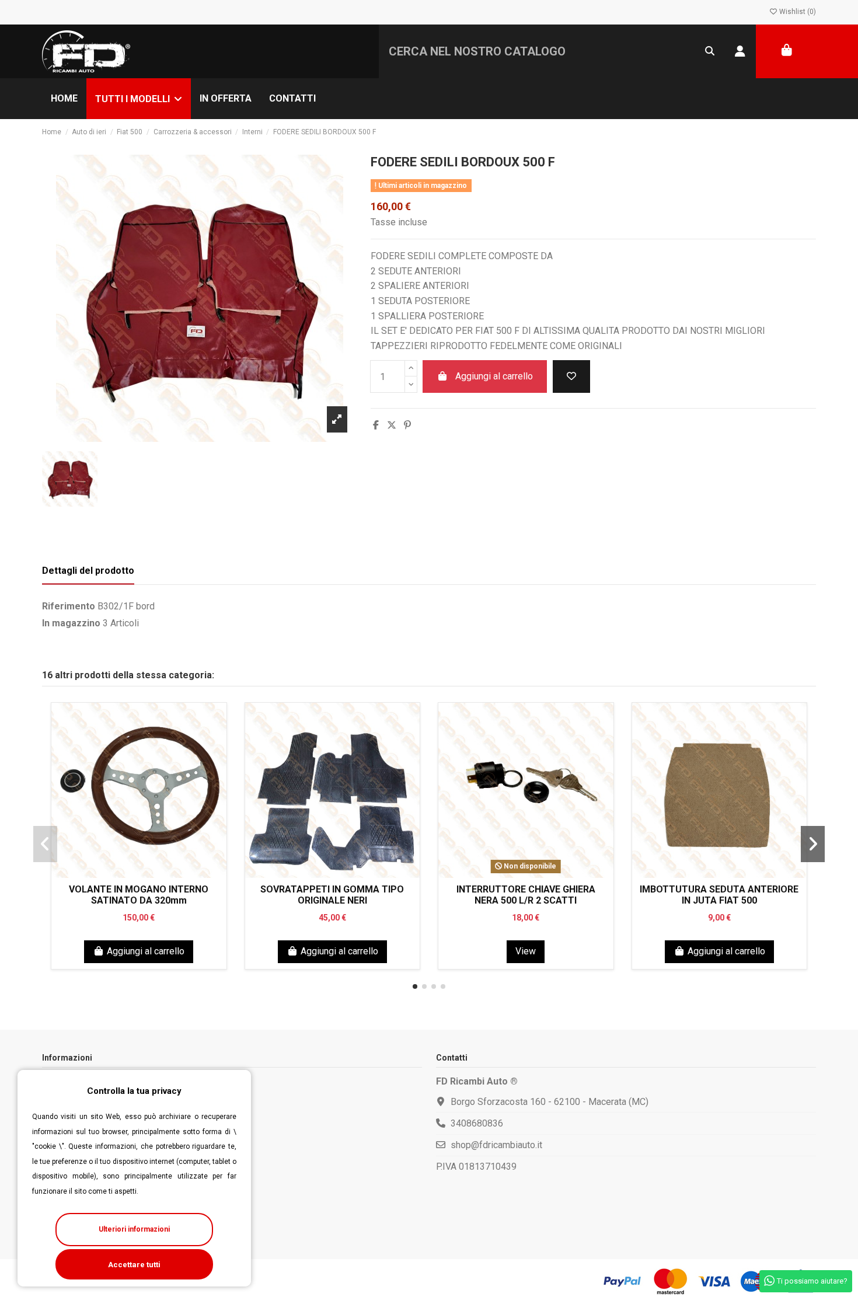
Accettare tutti (134, 1264)
